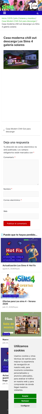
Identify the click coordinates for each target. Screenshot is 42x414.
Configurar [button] (25, 406)
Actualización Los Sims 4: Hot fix (19, 265)
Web (5, 211)
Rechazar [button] (25, 401)
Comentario (9, 157)
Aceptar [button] (25, 396)
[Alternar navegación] (4, 13)
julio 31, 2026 (8, 307)
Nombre (8, 189)
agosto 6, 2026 (8, 269)
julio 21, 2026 (7, 384)
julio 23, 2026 (8, 343)
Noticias (6, 334)
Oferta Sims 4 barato (10, 296)
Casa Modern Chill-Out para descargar (18, 130)
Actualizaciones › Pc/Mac (12, 260)
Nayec (17, 269)
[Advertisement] (21, 96)
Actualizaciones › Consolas (13, 257)
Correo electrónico (13, 200)
